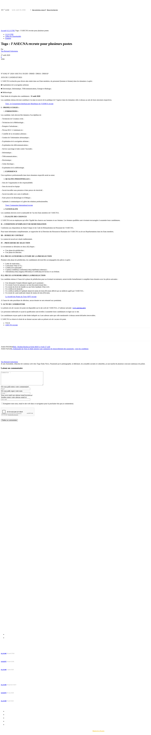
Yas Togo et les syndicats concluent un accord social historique (19, 666)
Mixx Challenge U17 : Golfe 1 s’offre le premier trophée (19, 649)
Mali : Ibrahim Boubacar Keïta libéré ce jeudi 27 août (31, 347)
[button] (37, 24)
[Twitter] (66, 10)
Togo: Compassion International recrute (19, 205)
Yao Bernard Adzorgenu (9, 51)
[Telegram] (28, 62)
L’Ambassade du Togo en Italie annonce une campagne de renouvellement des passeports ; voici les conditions (49, 349)
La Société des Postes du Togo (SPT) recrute (20, 297)
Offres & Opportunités (13, 36)
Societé (3, 661)
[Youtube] (69, 10)
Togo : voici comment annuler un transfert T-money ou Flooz (21, 697)
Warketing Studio (98, 731)
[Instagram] (64, 10)
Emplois (8, 38)
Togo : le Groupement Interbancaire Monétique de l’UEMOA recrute (29, 104)
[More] (36, 62)
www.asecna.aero (79, 308)
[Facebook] (61, 10)
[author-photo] (6, 360)
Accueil (3, 31)
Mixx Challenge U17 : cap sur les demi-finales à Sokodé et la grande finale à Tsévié (19, 658)
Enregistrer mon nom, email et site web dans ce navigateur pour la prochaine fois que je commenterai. (38, 404)
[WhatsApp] (20, 62)
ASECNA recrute (11, 325)
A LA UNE (11, 31)
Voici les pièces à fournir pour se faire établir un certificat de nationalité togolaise (20, 681)
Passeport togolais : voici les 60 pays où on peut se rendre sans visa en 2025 (21, 689)
